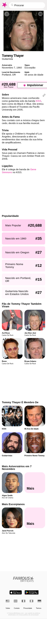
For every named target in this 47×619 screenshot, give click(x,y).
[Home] (23, 579)
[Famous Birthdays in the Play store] (31, 592)
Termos (38, 608)
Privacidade (27, 608)
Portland (6, 74)
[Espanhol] (15, 601)
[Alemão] (39, 601)
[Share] (6, 14)
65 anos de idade (34, 74)
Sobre (8, 608)
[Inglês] (7, 601)
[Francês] (23, 601)
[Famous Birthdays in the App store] (16, 592)
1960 (19, 67)
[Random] (40, 14)
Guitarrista (7, 59)
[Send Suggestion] (44, 95)
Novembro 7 (8, 67)
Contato (17, 608)
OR (14, 74)
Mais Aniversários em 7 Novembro (17, 467)
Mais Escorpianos (13, 504)
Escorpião (30, 67)
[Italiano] (31, 601)
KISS (38, 101)
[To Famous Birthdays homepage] (4, 5)
